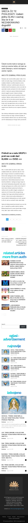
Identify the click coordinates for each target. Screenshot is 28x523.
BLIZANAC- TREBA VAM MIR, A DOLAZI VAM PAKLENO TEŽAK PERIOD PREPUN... (18, 375)
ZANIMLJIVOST (9, 5)
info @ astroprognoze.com (17, 508)
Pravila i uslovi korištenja (14, 518)
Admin (4, 28)
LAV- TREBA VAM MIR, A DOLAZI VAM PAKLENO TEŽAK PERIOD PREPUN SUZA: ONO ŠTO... (14, 434)
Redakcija (4, 422)
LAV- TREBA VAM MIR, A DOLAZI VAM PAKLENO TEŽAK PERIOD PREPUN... (18, 359)
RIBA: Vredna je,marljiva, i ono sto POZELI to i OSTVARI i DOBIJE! (8, 240)
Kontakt (14, 516)
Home (3, 5)
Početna (4, 516)
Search (3, 324)
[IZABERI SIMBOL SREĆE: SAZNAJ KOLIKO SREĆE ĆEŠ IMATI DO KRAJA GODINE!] (5, 273)
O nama (9, 516)
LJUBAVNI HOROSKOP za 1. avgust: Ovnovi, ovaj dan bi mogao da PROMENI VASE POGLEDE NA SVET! (20, 242)
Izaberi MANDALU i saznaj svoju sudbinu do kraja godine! (17, 290)
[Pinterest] (10, 30)
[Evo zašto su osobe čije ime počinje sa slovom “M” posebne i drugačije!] (5, 283)
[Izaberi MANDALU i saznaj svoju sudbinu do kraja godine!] (5, 290)
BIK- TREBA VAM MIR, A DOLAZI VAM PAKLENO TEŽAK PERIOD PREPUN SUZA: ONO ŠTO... (14, 466)
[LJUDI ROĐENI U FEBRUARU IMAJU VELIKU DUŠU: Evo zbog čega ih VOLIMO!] (5, 307)
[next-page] (5, 315)
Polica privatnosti (20, 516)
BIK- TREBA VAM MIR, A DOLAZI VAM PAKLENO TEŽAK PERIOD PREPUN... (18, 383)
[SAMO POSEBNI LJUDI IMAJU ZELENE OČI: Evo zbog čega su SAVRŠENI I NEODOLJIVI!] (5, 298)
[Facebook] (3, 30)
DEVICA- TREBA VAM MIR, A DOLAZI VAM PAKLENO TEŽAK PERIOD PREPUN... (18, 351)
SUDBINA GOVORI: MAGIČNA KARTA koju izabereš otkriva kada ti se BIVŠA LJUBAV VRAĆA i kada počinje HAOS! (18, 264)
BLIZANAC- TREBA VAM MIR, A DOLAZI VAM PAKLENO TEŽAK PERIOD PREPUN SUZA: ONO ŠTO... (13, 456)
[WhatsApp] (13, 30)
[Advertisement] (14, 48)
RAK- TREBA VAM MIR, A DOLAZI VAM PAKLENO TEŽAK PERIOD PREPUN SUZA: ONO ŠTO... (14, 445)
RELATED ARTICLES (14, 253)
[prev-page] (3, 315)
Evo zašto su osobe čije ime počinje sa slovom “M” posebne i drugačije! (18, 282)
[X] (6, 30)
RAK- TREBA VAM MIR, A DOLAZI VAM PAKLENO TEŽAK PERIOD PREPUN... (18, 367)
